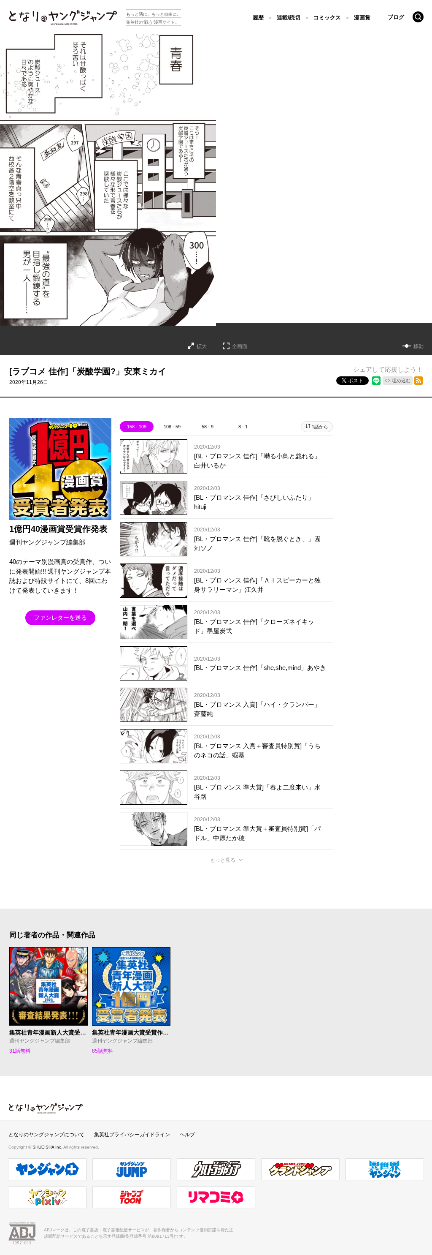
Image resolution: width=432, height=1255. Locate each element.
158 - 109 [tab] (136, 426)
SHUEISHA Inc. (47, 1147)
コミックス (327, 17)
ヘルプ (187, 1135)
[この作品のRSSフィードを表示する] (418, 380)
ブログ (396, 17)
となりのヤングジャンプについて (46, 1135)
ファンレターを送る (60, 617)
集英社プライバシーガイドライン (132, 1135)
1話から (320, 426)
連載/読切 (288, 17)
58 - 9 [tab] (207, 426)
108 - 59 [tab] (172, 426)
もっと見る (222, 860)
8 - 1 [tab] (243, 426)
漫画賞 (362, 17)
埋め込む (401, 380)
